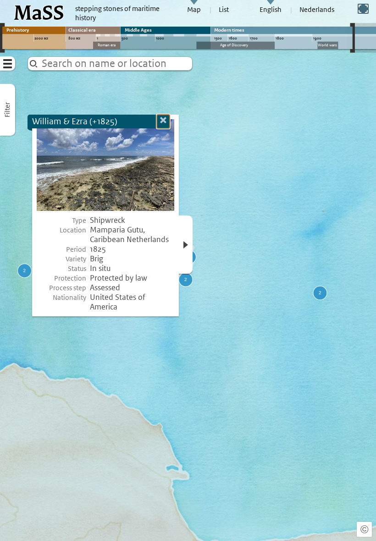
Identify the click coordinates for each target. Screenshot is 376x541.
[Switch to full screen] (363, 9)
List (224, 10)
